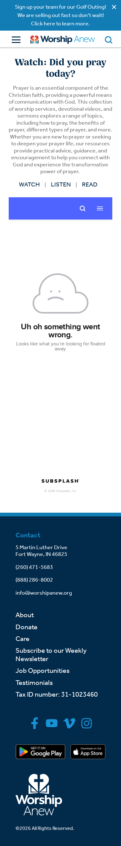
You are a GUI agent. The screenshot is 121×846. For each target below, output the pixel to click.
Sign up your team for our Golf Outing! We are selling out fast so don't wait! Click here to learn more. (60, 15)
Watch (29, 184)
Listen (61, 184)
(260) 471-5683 (34, 567)
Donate (27, 627)
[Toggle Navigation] (14, 39)
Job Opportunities (42, 671)
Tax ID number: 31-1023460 (57, 694)
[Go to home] (62, 40)
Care (22, 639)
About (25, 615)
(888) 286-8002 (34, 579)
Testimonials (34, 683)
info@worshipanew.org (44, 592)
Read (89, 184)
